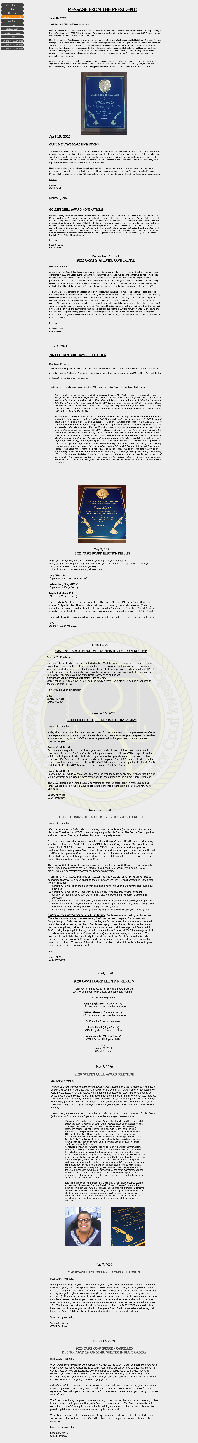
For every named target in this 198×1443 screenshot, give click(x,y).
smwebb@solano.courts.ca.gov (132, 910)
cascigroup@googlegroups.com (64, 850)
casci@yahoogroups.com (61, 853)
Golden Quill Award (12, 29)
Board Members (12, 21)
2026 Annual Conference (12, 5)
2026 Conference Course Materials (12, 48)
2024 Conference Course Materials (12, 41)
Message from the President (12, 17)
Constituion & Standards (12, 33)
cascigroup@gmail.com (126, 892)
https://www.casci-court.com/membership (91, 871)
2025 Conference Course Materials (12, 44)
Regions (12, 25)
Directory (12, 36)
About (12, 9)
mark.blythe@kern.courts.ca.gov (84, 907)
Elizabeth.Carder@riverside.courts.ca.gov (142, 174)
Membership (12, 13)
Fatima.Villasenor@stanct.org (89, 174)
